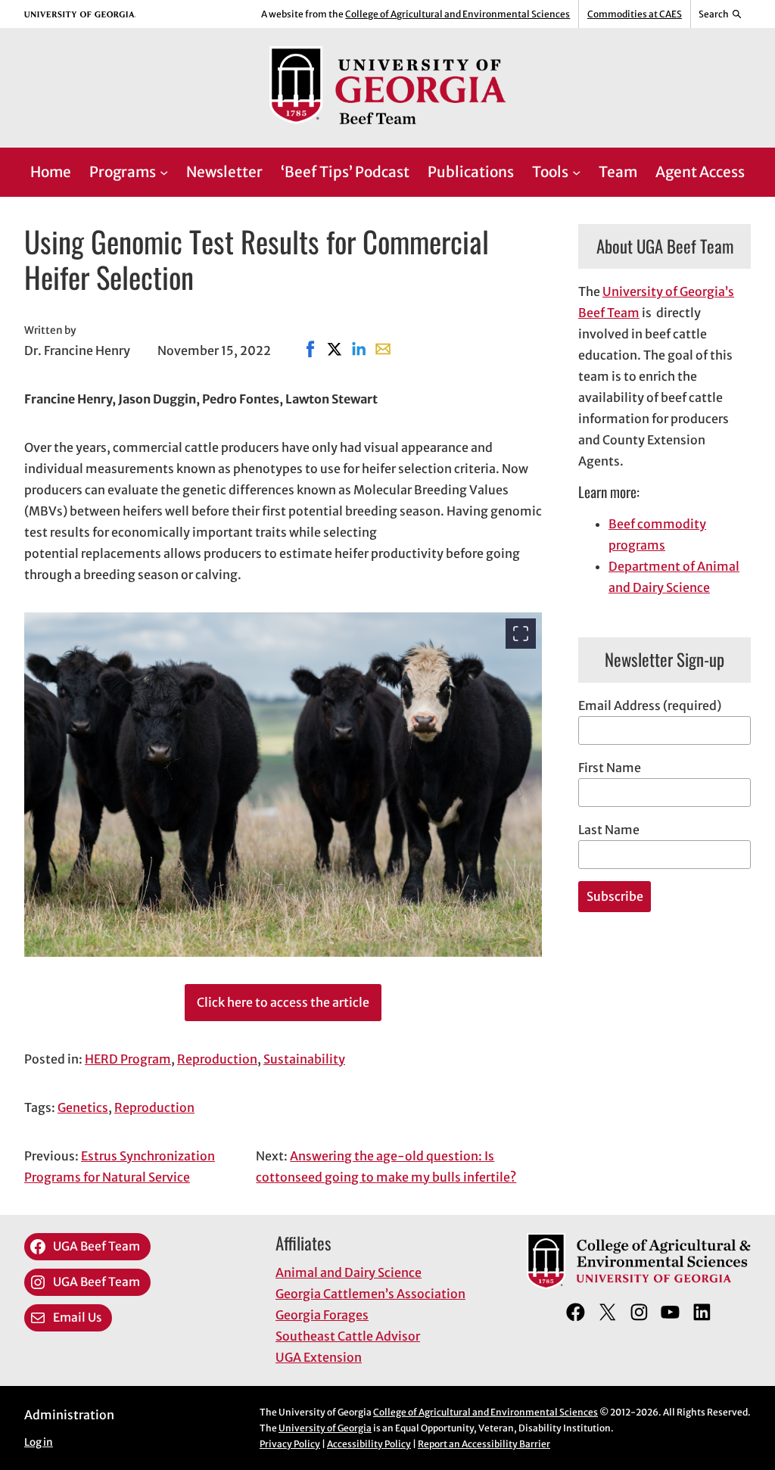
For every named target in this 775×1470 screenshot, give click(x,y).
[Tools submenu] (576, 172)
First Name (609, 767)
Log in (38, 1442)
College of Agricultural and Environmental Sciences (457, 14)
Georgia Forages (322, 1314)
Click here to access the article (283, 1002)
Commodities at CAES (634, 14)
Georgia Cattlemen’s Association (370, 1293)
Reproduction (217, 1059)
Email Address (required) (649, 705)
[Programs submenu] (164, 172)
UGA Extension (318, 1357)
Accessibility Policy (369, 1444)
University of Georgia (325, 1428)
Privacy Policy (290, 1444)
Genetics (83, 1107)
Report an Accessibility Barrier (484, 1444)
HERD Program (128, 1059)
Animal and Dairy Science (348, 1272)
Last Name (609, 829)
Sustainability (304, 1059)
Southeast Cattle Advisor (347, 1336)
